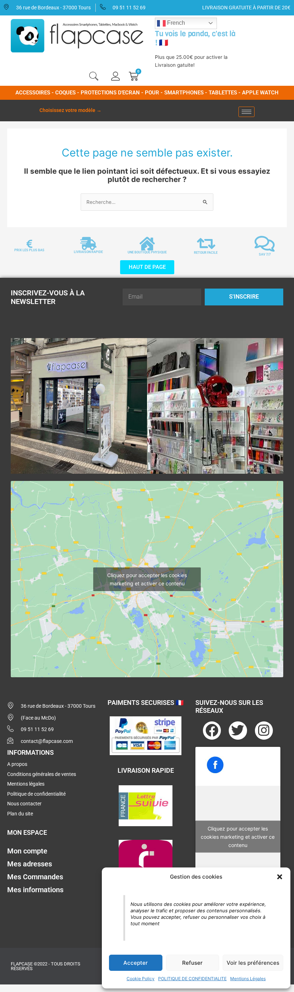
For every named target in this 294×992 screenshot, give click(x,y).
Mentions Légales (248, 978)
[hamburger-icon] (246, 112)
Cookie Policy (141, 978)
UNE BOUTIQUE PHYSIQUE (147, 252)
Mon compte (27, 851)
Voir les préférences (253, 962)
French (175, 23)
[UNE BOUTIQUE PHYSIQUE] (147, 244)
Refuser (192, 962)
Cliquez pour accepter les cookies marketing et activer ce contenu (147, 579)
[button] (279, 876)
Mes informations (35, 889)
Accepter (135, 962)
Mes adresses (29, 864)
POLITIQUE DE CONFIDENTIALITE (192, 978)
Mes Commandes (35, 876)
